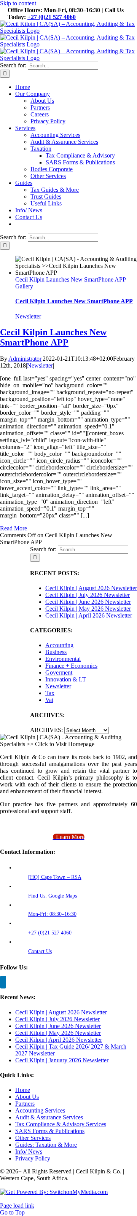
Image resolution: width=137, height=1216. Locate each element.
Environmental (63, 659)
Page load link (17, 1205)
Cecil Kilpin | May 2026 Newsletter (88, 608)
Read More (13, 528)
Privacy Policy (32, 1158)
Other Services (33, 1138)
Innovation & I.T (65, 679)
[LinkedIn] (3, 982)
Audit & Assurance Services (49, 1117)
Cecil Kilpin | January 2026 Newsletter (61, 1060)
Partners (25, 1103)
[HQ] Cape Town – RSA (54, 877)
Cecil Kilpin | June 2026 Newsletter (88, 601)
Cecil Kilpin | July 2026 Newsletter (87, 595)
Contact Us (40, 951)
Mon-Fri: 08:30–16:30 (52, 914)
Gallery (24, 286)
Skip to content (18, 3)
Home (22, 1090)
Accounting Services (40, 1110)
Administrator (24, 358)
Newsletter (28, 316)
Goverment (58, 672)
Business (56, 652)
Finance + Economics (71, 665)
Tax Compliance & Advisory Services (60, 1124)
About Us (27, 1096)
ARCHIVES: (46, 730)
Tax (49, 693)
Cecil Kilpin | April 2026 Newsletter (88, 615)
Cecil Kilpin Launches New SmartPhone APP (70, 279)
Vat (49, 700)
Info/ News (28, 1151)
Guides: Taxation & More (46, 1144)
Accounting (59, 645)
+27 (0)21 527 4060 (51, 17)
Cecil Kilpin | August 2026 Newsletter (91, 588)
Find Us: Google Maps (52, 896)
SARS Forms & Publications (49, 1131)
